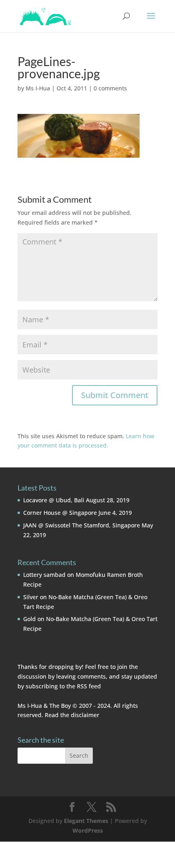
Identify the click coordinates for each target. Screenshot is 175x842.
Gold (29, 619)
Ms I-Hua (38, 88)
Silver (30, 597)
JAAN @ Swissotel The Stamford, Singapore (81, 525)
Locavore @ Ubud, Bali (53, 500)
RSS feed (89, 686)
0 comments (110, 88)
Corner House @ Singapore (60, 512)
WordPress (87, 830)
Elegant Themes (86, 821)
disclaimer (85, 715)
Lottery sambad (44, 574)
